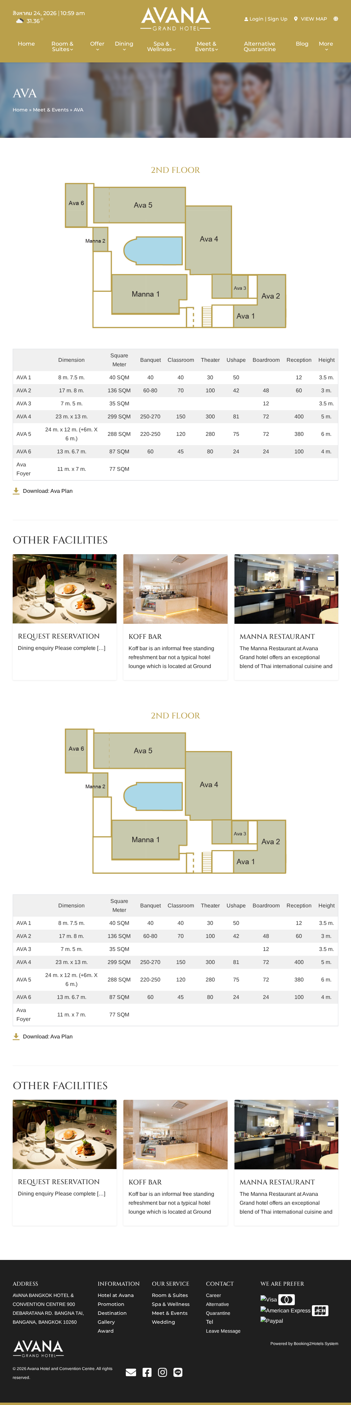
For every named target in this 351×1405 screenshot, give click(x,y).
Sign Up (278, 19)
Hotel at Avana (116, 1295)
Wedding (163, 1322)
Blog (302, 43)
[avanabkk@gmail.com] (133, 1374)
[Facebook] (150, 1374)
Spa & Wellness (159, 46)
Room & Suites (62, 46)
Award (106, 1331)
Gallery (106, 1322)
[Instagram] (165, 1374)
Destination (112, 1313)
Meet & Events (205, 46)
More (326, 43)
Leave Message (223, 1331)
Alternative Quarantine (260, 46)
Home (26, 43)
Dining (124, 43)
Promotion (111, 1304)
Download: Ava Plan (48, 491)
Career (213, 1295)
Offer (97, 43)
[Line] (177, 1374)
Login (257, 19)
